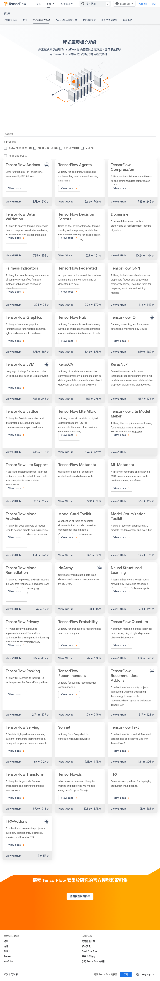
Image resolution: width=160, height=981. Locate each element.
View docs (14, 188)
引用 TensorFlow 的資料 (93, 961)
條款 (6, 974)
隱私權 (14, 974)
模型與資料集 (10, 20)
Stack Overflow (89, 951)
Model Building (48, 148)
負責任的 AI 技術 (109, 20)
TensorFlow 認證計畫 (66, 20)
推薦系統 (127, 20)
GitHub (143, 3)
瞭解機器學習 (89, 20)
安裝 (38, 3)
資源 (48, 3)
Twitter (7, 956)
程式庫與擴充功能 (41, 20)
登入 (154, 4)
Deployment (71, 148)
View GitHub (13, 201)
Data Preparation (20, 148)
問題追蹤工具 (88, 941)
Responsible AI (18, 156)
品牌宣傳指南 (88, 956)
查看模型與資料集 (80, 896)
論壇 (6, 946)
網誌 (6, 941)
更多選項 (65, 3)
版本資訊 (86, 946)
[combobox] (95, 4)
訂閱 (125, 974)
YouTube (8, 961)
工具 (24, 20)
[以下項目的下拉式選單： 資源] (54, 4)
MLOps (90, 148)
